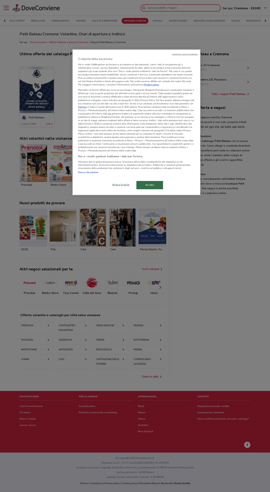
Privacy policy (151, 84)
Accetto (149, 184)
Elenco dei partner (88, 172)
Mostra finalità (120, 184)
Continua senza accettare (185, 54)
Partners (82, 107)
